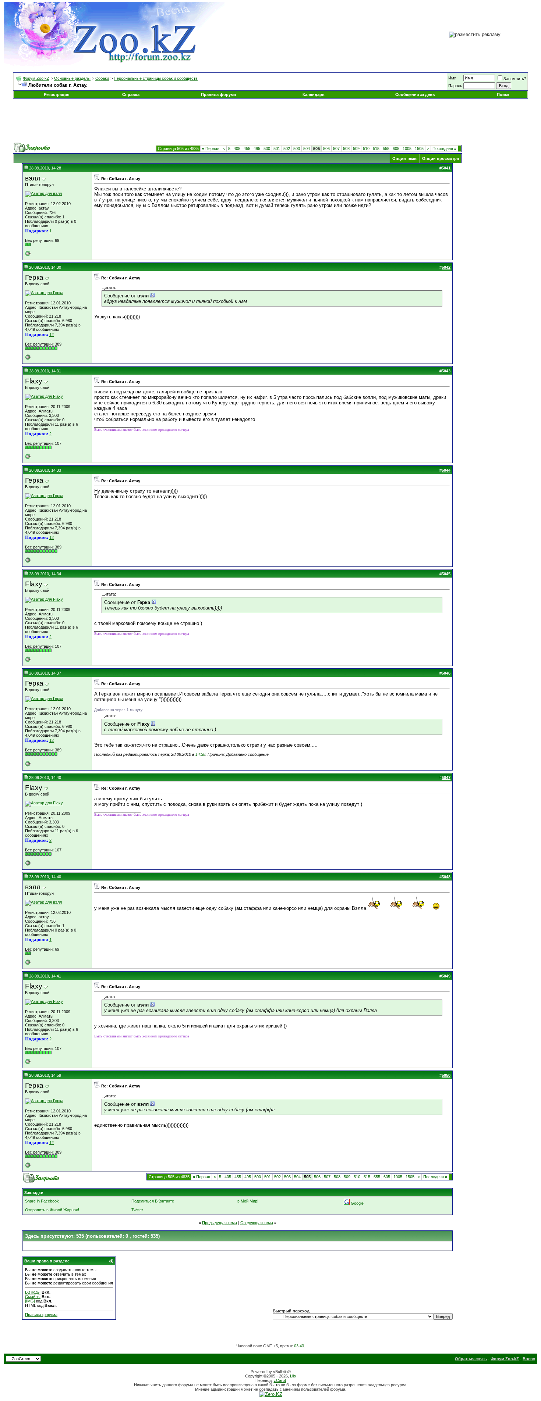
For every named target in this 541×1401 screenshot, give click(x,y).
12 (51, 334)
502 (286, 148)
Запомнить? (514, 78)
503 (296, 148)
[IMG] (30, 1301)
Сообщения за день (415, 94)
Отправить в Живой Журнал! (52, 1210)
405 (237, 148)
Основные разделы (72, 78)
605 (396, 148)
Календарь (314, 94)
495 (257, 148)
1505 (419, 148)
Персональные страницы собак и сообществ (156, 78)
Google (357, 1203)
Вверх (529, 1359)
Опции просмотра (440, 158)
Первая (210, 148)
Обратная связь (471, 1359)
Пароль (455, 85)
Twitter (137, 1210)
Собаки (102, 78)
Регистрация (56, 94)
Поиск (503, 94)
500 (267, 148)
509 (356, 148)
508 (346, 148)
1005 (407, 148)
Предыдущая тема (219, 1222)
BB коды (32, 1292)
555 (386, 148)
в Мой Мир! (247, 1201)
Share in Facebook (42, 1201)
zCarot (280, 1380)
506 (326, 148)
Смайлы (32, 1296)
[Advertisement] (270, 120)
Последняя (444, 148)
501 (276, 148)
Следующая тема (256, 1222)
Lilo (293, 1376)
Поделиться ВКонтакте (152, 1201)
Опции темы (404, 158)
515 (376, 148)
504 (306, 148)
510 (366, 148)
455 (247, 148)
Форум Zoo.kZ (36, 78)
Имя (452, 78)
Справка (130, 94)
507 (336, 148)
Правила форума (218, 94)
